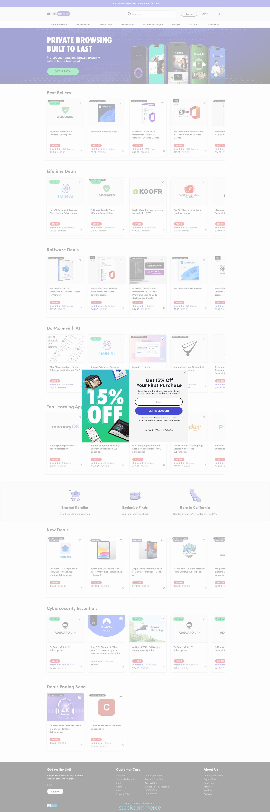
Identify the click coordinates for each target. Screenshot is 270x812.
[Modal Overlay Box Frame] (135, 406)
